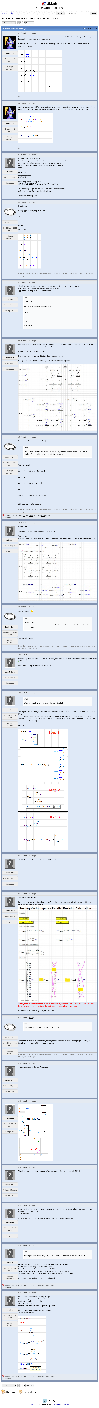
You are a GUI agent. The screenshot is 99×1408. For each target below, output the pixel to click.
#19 (19, 1245)
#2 (19, 103)
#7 (19, 437)
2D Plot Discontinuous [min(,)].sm (33, 1218)
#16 (19, 1101)
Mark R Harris (10, 672)
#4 (19, 202)
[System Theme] (54, 1401)
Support (66, 1404)
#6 (19, 341)
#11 (19, 693)
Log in (4, 13)
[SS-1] (33, 638)
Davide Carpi (10, 222)
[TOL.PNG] (35, 1160)
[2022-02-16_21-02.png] (32, 1372)
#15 (19, 1063)
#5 (19, 282)
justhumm (10, 358)
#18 (19, 1205)
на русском (56, 1404)
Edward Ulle (9, 53)
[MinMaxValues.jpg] (57, 1001)
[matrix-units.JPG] (57, 430)
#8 (19, 523)
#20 (19, 1293)
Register (12, 13)
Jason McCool (40, 1285)
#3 (19, 155)
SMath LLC (33, 1404)
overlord (10, 710)
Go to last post (91, 29)
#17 (19, 1167)
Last (32, 23)
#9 (19, 606)
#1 (19, 33)
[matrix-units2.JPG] (57, 600)
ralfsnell (10, 172)
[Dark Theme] (49, 1401)
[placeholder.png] (43, 849)
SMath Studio (21, 18)
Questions (34, 18)
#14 (19, 1017)
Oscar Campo (21, 1285)
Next (28, 23)
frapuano (19, 515)
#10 (19, 655)
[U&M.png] (29, 268)
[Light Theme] (45, 1401)
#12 (19, 856)
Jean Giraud (10, 1118)
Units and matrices (50, 18)
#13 (19, 893)
